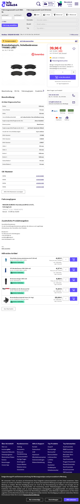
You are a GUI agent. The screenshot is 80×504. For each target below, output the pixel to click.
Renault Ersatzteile (69, 464)
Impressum (35, 454)
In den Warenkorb (64, 77)
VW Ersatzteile (67, 472)
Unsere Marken (21, 464)
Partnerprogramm (7, 454)
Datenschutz (36, 449)
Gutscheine (20, 469)
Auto (37, 15)
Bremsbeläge (52, 449)
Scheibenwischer (53, 470)
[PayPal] (54, 111)
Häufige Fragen (21, 459)
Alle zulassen (71, 499)
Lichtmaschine (52, 457)
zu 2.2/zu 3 (17, 15)
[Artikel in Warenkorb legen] (73, 259)
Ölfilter (50, 462)
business (6, 449)
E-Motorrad (72, 15)
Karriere (4, 460)
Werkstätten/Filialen (8, 457)
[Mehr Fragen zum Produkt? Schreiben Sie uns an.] (62, 102)
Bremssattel (51, 452)
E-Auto (48, 15)
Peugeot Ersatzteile (69, 462)
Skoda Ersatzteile (68, 469)
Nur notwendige (34, 499)
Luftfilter (50, 460)
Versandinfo (20, 449)
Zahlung (19, 447)
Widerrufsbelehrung (38, 462)
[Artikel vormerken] (74, 48)
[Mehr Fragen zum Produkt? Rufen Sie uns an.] (62, 95)
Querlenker (51, 465)
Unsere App (5, 465)
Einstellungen (53, 499)
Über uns (4, 447)
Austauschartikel (22, 456)
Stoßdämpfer (52, 467)
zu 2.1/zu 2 (5, 15)
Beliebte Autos (21, 467)
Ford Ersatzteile (68, 452)
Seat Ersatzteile (68, 467)
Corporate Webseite (8, 452)
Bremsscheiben (52, 454)
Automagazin (21, 462)
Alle (29, 15)
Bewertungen (6, 462)
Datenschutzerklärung (31, 495)
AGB (33, 452)
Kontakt (34, 447)
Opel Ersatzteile (68, 459)
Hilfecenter (74, 35)
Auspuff (50, 447)
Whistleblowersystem (39, 457)
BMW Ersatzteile (68, 449)
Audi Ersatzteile (68, 447)
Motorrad (59, 15)
